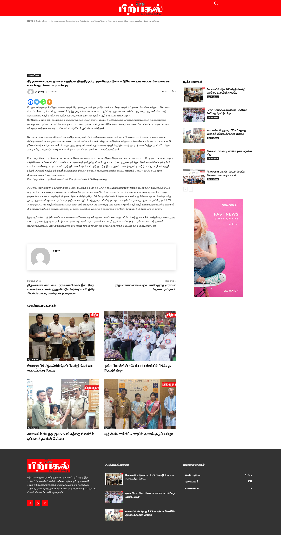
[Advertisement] (140, 48)
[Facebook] (30, 102)
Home (30, 20)
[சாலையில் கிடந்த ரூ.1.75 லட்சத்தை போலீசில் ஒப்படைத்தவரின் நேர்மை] (63, 404)
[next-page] (191, 189)
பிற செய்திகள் (41, 20)
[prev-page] (185, 189)
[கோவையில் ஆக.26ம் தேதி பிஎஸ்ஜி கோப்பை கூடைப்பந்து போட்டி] (63, 336)
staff (41, 92)
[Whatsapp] (43, 102)
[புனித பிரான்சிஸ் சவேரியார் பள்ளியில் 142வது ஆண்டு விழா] (140, 336)
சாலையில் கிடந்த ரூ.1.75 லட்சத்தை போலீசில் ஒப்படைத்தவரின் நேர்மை (60, 436)
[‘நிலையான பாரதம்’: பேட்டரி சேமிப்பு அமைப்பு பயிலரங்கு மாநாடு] (194, 176)
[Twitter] (37, 102)
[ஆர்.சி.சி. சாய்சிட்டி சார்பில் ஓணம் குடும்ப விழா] (140, 404)
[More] (49, 102)
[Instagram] (37, 503)
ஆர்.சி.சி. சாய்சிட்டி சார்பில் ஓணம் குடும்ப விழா (138, 434)
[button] (216, 3)
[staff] (31, 92)
